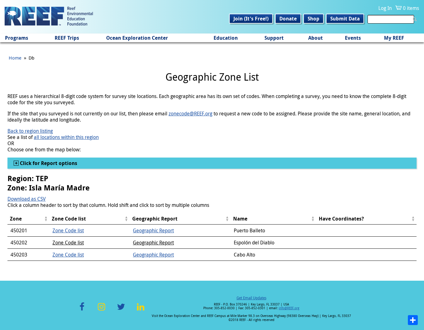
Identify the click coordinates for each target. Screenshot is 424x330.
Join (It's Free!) (250, 18)
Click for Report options (48, 163)
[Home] (48, 16)
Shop (313, 18)
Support (274, 37)
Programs (16, 37)
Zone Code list (68, 230)
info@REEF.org (289, 308)
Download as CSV (26, 198)
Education (226, 37)
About (315, 37)
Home (15, 58)
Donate (288, 18)
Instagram (101, 310)
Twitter (121, 310)
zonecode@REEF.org (190, 113)
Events (353, 37)
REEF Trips (67, 37)
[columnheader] (28, 219)
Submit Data (345, 18)
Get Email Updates (251, 297)
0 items (411, 8)
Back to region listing (30, 130)
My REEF (394, 37)
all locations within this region (66, 137)
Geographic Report (153, 230)
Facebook (82, 310)
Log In (385, 8)
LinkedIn (140, 310)
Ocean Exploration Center (137, 37)
